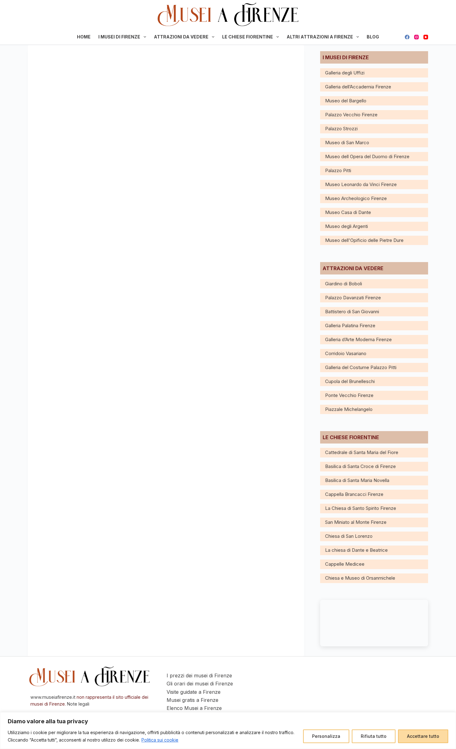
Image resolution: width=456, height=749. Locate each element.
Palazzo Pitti (338, 170)
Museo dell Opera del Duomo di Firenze (367, 156)
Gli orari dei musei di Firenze (200, 683)
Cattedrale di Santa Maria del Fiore (361, 452)
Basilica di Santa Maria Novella (357, 480)
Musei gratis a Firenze (192, 700)
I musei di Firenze (119, 36)
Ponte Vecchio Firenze (349, 395)
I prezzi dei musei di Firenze (199, 675)
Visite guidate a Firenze (194, 692)
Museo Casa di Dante (348, 212)
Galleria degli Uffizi (344, 73)
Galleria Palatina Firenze (350, 325)
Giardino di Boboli (343, 284)
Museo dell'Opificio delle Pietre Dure (364, 240)
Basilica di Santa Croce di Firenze (360, 466)
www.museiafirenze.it (52, 697)
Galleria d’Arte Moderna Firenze (358, 339)
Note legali (78, 704)
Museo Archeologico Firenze (356, 198)
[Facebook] (407, 37)
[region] (228, 730)
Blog (373, 36)
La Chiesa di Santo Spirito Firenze (360, 508)
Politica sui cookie (159, 739)
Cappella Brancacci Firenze (354, 494)
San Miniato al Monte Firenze (356, 522)
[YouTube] (425, 37)
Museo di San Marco (347, 142)
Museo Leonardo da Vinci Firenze (361, 184)
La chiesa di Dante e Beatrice (356, 550)
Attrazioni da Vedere (181, 36)
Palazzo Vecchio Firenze (351, 115)
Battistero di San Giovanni (352, 311)
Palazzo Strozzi (341, 129)
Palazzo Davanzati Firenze (353, 298)
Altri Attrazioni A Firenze (320, 36)
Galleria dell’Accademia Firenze (358, 87)
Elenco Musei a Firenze (194, 708)
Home (84, 36)
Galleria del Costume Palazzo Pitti (360, 367)
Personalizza (326, 736)
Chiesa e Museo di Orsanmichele (360, 578)
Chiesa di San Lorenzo (349, 536)
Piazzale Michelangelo (349, 409)
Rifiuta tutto (374, 736)
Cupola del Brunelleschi (350, 381)
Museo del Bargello (345, 101)
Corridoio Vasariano (345, 353)
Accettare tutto (423, 736)
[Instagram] (416, 37)
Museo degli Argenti (346, 226)
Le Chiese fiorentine (247, 36)
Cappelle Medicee (344, 564)
